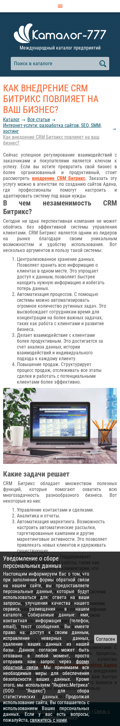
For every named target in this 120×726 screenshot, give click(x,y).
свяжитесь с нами (48, 720)
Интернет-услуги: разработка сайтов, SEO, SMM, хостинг (52, 128)
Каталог (11, 119)
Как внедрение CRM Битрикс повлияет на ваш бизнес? (51, 140)
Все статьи (38, 119)
